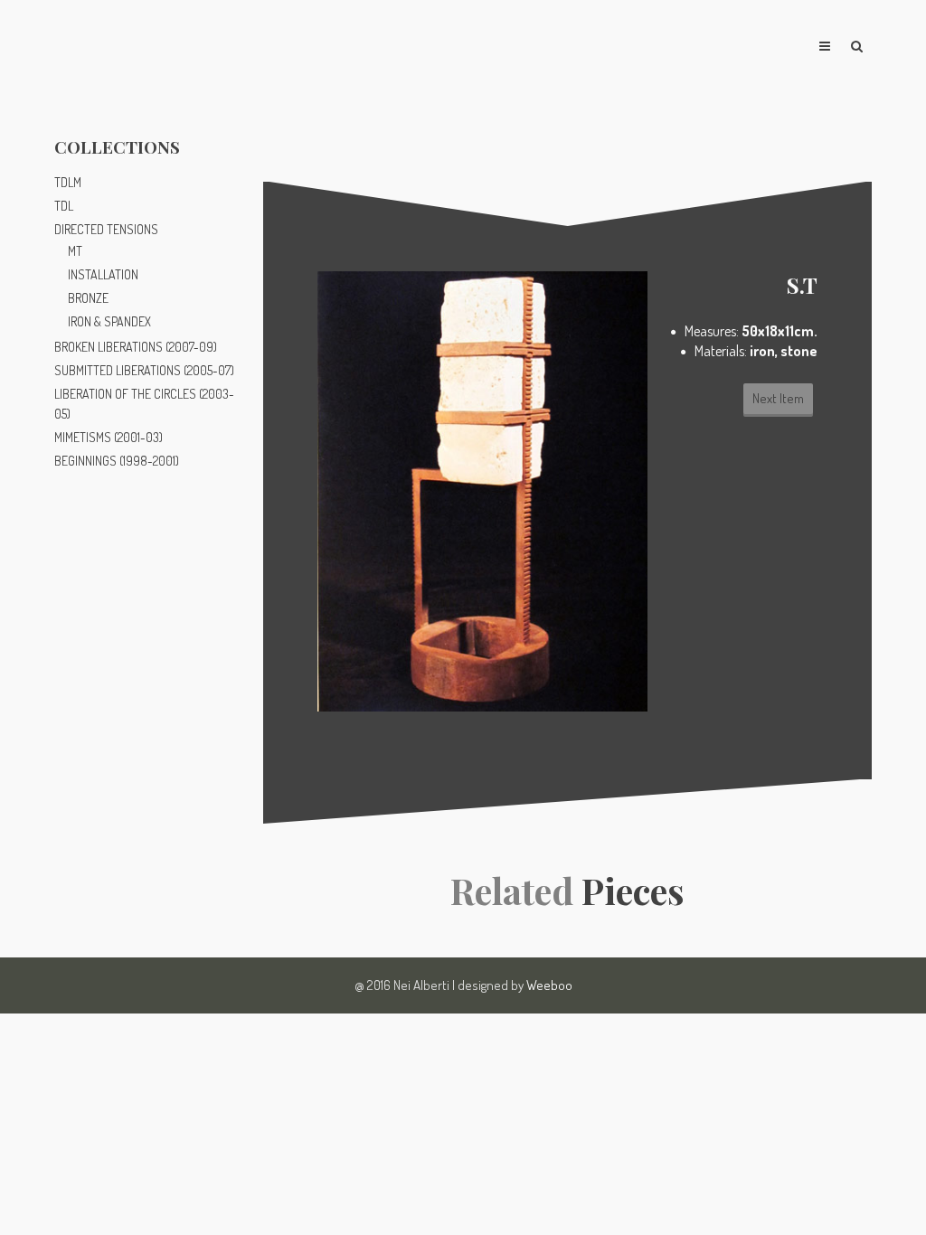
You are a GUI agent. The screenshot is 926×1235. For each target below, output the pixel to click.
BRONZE (88, 298)
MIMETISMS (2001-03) (108, 437)
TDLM (67, 182)
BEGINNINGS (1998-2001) (116, 460)
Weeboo (549, 985)
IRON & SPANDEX (109, 321)
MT (75, 251)
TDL (63, 205)
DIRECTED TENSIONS (106, 229)
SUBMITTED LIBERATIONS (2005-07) (144, 370)
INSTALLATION (103, 274)
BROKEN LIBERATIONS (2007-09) (135, 346)
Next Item (778, 398)
